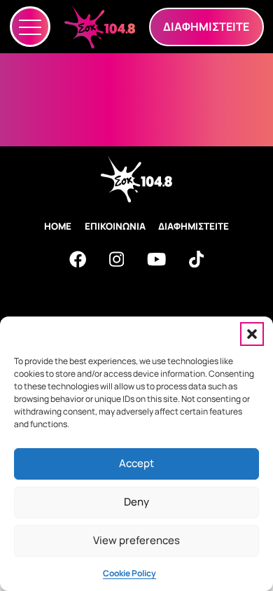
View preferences (136, 540)
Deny (136, 501)
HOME (57, 226)
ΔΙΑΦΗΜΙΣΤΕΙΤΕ (193, 226)
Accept (136, 463)
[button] (252, 334)
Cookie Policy (129, 573)
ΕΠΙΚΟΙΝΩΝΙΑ (115, 226)
